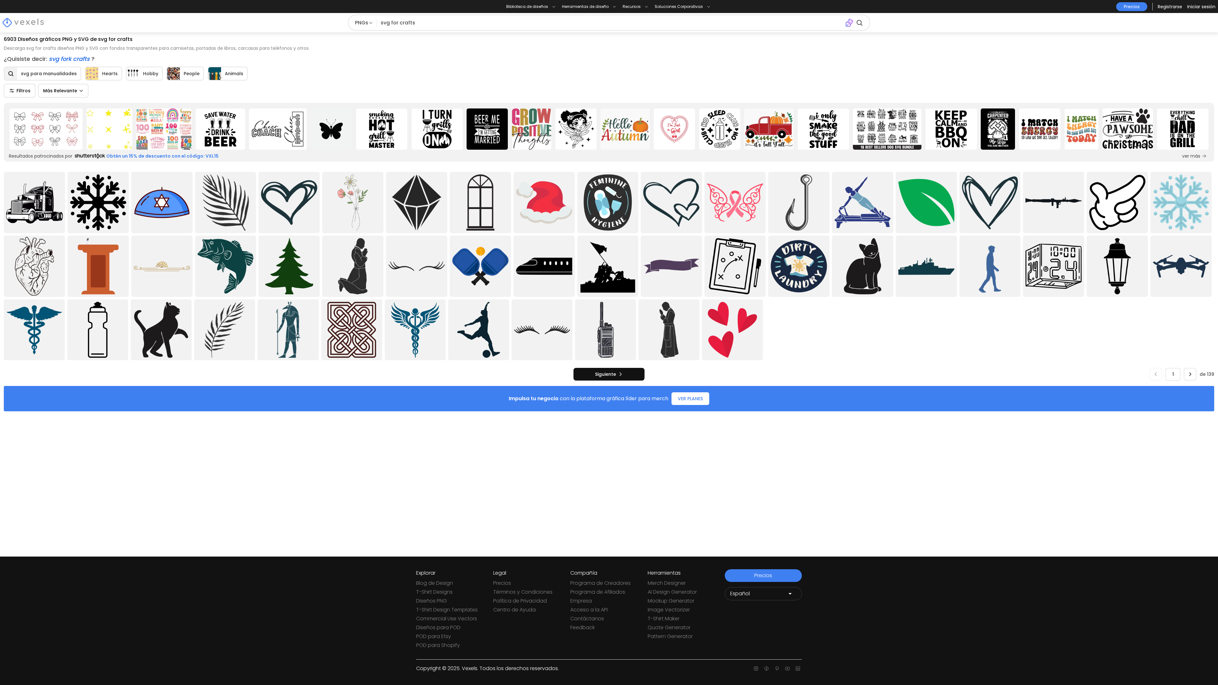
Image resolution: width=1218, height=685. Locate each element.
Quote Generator (669, 627)
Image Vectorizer (669, 609)
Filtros (23, 91)
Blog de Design (434, 583)
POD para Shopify (438, 645)
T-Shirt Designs (434, 592)
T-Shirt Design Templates (447, 609)
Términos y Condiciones (523, 592)
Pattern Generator (670, 636)
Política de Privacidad (520, 600)
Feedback (582, 627)
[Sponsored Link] (46, 129)
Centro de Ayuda (514, 609)
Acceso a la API (589, 609)
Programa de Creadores (600, 583)
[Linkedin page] (798, 668)
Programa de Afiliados (597, 592)
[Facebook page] (766, 668)
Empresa (581, 600)
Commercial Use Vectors (446, 618)
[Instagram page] (756, 668)
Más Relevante (60, 91)
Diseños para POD (438, 627)
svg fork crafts (70, 59)
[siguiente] (1190, 374)
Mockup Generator (671, 600)
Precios (502, 583)
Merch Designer (667, 583)
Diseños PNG (431, 600)
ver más (1191, 156)
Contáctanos (587, 618)
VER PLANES (690, 398)
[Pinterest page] (777, 668)
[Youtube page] (787, 668)
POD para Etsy (433, 636)
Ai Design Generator (672, 592)
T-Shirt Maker (663, 618)
